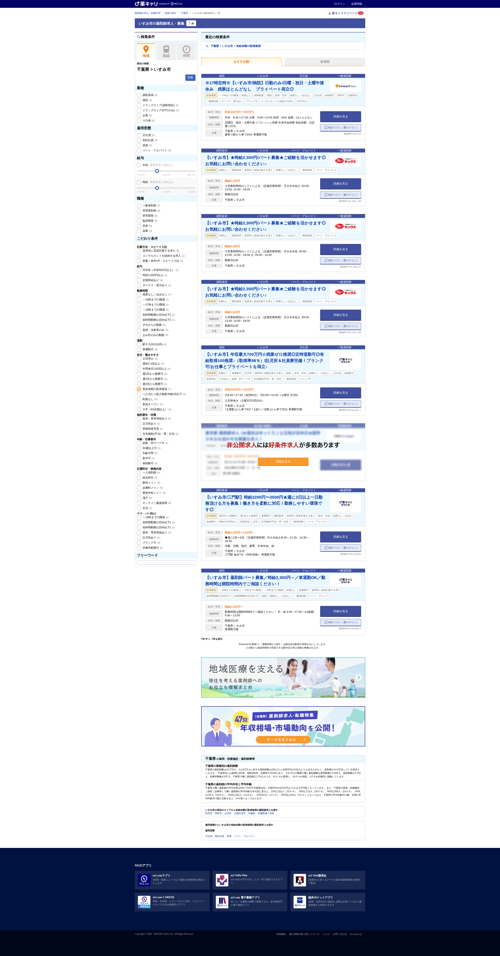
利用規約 (281, 934)
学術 (147, 225)
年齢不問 (149, 453)
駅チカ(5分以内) (154, 344)
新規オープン (152, 404)
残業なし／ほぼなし (156, 294)
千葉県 (184, 13)
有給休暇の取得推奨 (156, 389)
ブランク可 (151, 542)
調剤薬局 (149, 95)
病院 (147, 100)
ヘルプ (326, 934)
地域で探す (171, 13)
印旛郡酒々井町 (266, 813)
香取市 (218, 813)
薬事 (147, 230)
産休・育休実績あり (156, 418)
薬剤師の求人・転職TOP (148, 13)
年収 (158, 165)
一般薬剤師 (151, 205)
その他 (148, 120)
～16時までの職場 (155, 299)
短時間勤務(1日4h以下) (158, 314)
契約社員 (149, 140)
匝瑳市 (208, 813)
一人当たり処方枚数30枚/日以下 (164, 394)
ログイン (339, 3)
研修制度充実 (152, 428)
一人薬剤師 (151, 472)
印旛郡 (251, 813)
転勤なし (149, 399)
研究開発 (149, 215)
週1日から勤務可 (154, 373)
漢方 (147, 497)
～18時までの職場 (155, 309)
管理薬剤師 (151, 210)
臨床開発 (149, 220)
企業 (147, 115)
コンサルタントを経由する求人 (163, 255)
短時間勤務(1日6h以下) (158, 319)
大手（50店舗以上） (156, 409)
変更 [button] (190, 77)
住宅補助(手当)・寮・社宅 (160, 433)
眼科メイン (151, 482)
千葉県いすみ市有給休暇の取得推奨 (235, 45)
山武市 (227, 813)
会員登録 (356, 3)
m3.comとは (356, 934)
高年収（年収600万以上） (160, 269)
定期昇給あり (152, 280)
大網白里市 (240, 813)
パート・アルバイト (156, 150)
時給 (158, 182)
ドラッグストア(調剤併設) (160, 105)
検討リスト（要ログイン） (343, 127)
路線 (166, 56)
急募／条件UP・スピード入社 (162, 260)
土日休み (149, 358)
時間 (186, 56)
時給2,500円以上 (154, 275)
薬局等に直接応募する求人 (160, 250)
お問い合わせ (340, 934)
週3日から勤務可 (154, 383)
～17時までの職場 (155, 304)
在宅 (147, 508)
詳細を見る (340, 116)
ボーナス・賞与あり (156, 285)
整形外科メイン (154, 492)
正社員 (148, 135)
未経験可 (149, 463)
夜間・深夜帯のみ (155, 330)
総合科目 (149, 477)
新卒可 (148, 458)
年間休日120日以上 (156, 368)
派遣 (147, 145)
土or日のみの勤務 (155, 335)
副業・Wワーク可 (155, 442)
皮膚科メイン (152, 487)
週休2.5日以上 (153, 363)
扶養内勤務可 (152, 547)
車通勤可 (149, 349)
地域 (146, 56)
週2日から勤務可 (154, 378)
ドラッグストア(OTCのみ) (160, 110)
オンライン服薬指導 (156, 502)
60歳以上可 (151, 448)
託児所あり (151, 423)
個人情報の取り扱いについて (304, 934)
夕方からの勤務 (154, 324)
